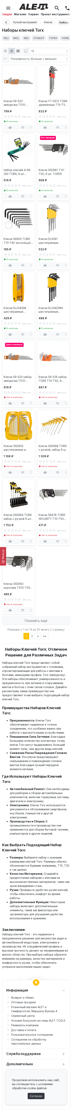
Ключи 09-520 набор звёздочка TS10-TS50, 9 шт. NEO (18, 379)
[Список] (5, 51)
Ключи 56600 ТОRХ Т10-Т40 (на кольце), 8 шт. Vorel (18, 241)
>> (44, 636)
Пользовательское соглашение (32, 1034)
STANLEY (38, 38)
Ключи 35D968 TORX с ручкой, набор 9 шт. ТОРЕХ (53, 448)
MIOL (16, 38)
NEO (26, 38)
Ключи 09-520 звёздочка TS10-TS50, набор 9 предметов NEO (15, 103)
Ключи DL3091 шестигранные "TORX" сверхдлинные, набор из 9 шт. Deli (53, 241)
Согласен (36, 1096)
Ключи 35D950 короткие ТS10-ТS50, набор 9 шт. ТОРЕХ (18, 585)
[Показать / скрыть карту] (36, 982)
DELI (6, 38)
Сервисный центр (23, 1015)
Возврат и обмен (22, 997)
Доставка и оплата (23, 1030)
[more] (31, 127)
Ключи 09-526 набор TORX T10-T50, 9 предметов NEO (53, 379)
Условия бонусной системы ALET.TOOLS (38, 1020)
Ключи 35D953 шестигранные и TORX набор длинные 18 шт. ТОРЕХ (18, 448)
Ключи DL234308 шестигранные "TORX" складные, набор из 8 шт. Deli (16, 310)
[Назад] (6, 22)
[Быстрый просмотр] (23, 127)
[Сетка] (11, 51)
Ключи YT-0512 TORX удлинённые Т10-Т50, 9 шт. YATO (53, 103)
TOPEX (53, 38)
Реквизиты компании (25, 1025)
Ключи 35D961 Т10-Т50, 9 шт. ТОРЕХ (52, 171)
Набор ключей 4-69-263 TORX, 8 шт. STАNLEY (17, 172)
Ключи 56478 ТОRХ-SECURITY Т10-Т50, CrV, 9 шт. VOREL (52, 517)
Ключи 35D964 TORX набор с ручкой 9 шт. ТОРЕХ (18, 517)
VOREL (66, 38)
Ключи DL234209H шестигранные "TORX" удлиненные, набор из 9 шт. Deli (52, 310)
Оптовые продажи (23, 1002)
